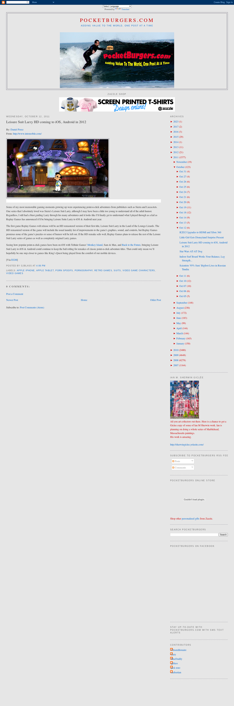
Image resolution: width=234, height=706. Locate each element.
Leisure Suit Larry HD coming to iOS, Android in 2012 (46, 121)
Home (84, 300)
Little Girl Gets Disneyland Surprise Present (202, 237)
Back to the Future (131, 245)
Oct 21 (182, 197)
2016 (175, 131)
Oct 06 (182, 291)
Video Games (14, 273)
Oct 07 (182, 286)
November (181, 162)
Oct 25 (182, 187)
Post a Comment (14, 294)
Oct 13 (182, 222)
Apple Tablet (45, 270)
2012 (175, 152)
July (178, 313)
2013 (175, 147)
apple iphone (26, 270)
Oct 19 (182, 207)
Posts (177, 461)
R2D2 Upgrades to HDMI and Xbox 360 (200, 232)
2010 (175, 350)
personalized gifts (190, 518)
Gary (173, 654)
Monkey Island (95, 245)
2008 (175, 360)
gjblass (174, 663)
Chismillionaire (178, 650)
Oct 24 (182, 192)
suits (117, 270)
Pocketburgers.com (117, 20)
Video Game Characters (139, 270)
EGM (14, 259)
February (180, 338)
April (179, 328)
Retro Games (103, 270)
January (180, 343)
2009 (175, 355)
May (178, 323)
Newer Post (12, 300)
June (178, 318)
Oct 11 (182, 276)
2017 (175, 126)
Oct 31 (182, 171)
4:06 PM (40, 266)
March (179, 333)
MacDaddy (176, 659)
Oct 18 (182, 212)
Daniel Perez (17, 129)
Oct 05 (182, 296)
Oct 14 (182, 217)
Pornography (84, 270)
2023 (175, 121)
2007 (175, 365)
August (180, 307)
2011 (175, 157)
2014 (175, 142)
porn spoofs (64, 270)
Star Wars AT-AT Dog (191, 251)
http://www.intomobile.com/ (27, 133)
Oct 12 (182, 227)
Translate (125, 9)
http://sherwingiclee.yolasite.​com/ (187, 444)
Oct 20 (182, 202)
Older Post (155, 300)
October (180, 167)
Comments (180, 467)
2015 (175, 137)
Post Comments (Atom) (32, 307)
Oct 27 (182, 176)
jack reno (175, 667)
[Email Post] (46, 266)
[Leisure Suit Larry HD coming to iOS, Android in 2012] (57, 197)
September (181, 302)
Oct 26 (182, 181)
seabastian (176, 672)
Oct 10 (182, 281)
